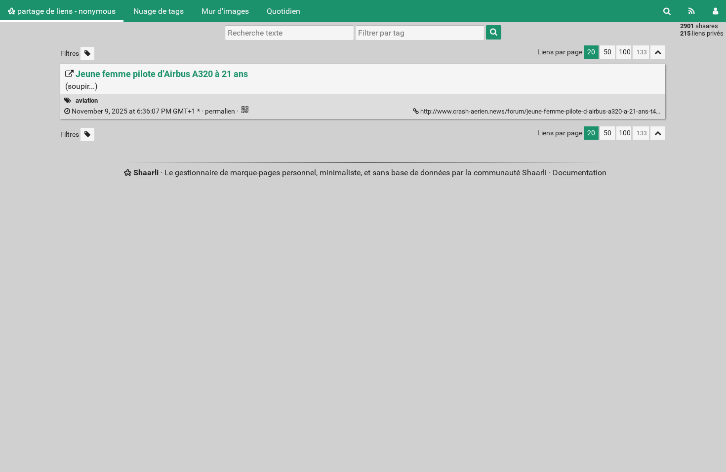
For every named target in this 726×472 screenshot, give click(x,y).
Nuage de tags (158, 11)
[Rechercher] (667, 11)
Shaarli (146, 172)
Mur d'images (225, 11)
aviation (87, 100)
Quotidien (283, 11)
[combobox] (420, 32)
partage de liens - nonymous (65, 11)
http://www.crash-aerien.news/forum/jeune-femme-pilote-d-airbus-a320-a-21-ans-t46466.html (552, 111)
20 (591, 52)
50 (607, 52)
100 (625, 52)
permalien (153, 111)
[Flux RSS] (692, 11)
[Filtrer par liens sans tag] (87, 53)
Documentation (579, 172)
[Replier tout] (657, 52)
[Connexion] (715, 11)
